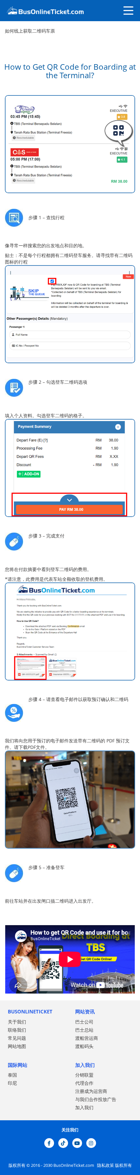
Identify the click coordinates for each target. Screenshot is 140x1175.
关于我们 (17, 1022)
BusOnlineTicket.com (74, 1165)
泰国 (12, 1075)
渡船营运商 (86, 1038)
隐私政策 (105, 1165)
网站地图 (17, 1046)
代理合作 (84, 1083)
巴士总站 (84, 1030)
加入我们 (84, 1107)
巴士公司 (84, 1022)
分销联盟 (84, 1075)
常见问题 (17, 1038)
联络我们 (17, 1030)
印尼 (12, 1083)
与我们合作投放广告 (95, 1099)
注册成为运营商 (91, 1091)
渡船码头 (84, 1046)
